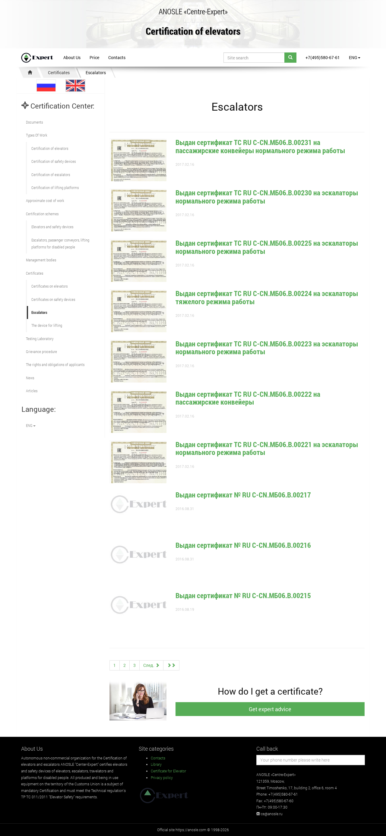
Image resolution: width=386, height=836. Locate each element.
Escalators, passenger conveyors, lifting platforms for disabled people (60, 243)
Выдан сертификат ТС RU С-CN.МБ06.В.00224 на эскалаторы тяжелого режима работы (267, 297)
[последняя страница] (171, 665)
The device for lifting (46, 325)
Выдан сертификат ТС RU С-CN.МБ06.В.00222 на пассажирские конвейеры (248, 398)
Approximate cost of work (45, 200)
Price (94, 57)
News (30, 377)
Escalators (96, 72)
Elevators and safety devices (52, 226)
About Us (72, 57)
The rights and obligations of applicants (55, 364)
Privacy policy (162, 777)
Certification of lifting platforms (55, 187)
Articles (31, 390)
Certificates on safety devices (53, 299)
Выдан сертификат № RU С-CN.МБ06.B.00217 (243, 495)
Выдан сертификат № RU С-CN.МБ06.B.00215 (243, 595)
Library (156, 764)
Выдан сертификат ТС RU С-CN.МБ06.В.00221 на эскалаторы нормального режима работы (267, 448)
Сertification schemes (42, 213)
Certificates (59, 72)
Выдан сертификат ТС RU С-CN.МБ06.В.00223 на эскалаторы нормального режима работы (267, 347)
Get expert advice (270, 709)
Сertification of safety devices (53, 161)
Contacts (116, 57)
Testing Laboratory (39, 338)
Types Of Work (36, 135)
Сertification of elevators (49, 148)
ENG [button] (353, 57)
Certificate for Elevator (168, 770)
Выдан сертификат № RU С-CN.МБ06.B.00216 (243, 545)
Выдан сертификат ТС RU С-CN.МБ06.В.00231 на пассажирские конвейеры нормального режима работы (260, 146)
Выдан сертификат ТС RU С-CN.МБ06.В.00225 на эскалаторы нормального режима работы (267, 247)
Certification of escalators (50, 174)
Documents (34, 122)
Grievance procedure (41, 351)
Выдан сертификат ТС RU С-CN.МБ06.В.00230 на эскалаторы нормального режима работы (267, 196)
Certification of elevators (193, 31)
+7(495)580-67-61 (322, 57)
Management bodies (41, 260)
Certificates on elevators (49, 286)
